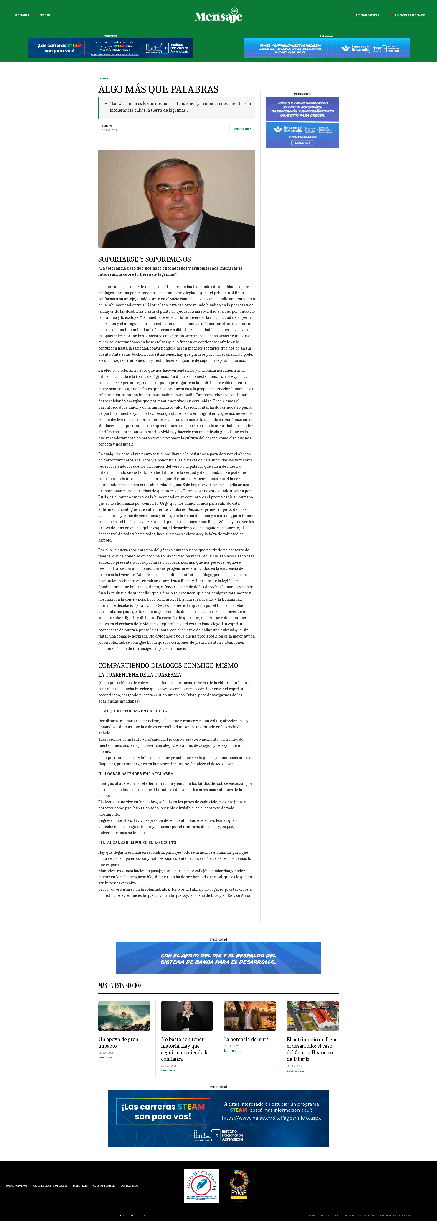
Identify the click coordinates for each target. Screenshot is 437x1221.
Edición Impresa (367, 15)
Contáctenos (129, 1185)
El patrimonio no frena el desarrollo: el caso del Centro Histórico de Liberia (312, 1049)
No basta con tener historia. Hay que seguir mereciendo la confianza (184, 1049)
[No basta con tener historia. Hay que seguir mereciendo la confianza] (187, 1016)
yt (132, 1215)
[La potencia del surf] (250, 1016)
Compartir (241, 128)
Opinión (103, 78)
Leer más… (106, 1057)
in (143, 1215)
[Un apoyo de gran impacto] (124, 1016)
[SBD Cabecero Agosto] (327, 48)
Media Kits (80, 1185)
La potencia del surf (246, 1039)
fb (120, 1215)
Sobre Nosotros (16, 1185)
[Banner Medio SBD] (218, 958)
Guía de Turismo (104, 1185)
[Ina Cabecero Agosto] (110, 48)
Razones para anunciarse (50, 1185)
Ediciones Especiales (410, 15)
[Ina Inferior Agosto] (218, 1118)
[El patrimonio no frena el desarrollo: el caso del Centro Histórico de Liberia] (313, 1016)
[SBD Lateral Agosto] (302, 122)
